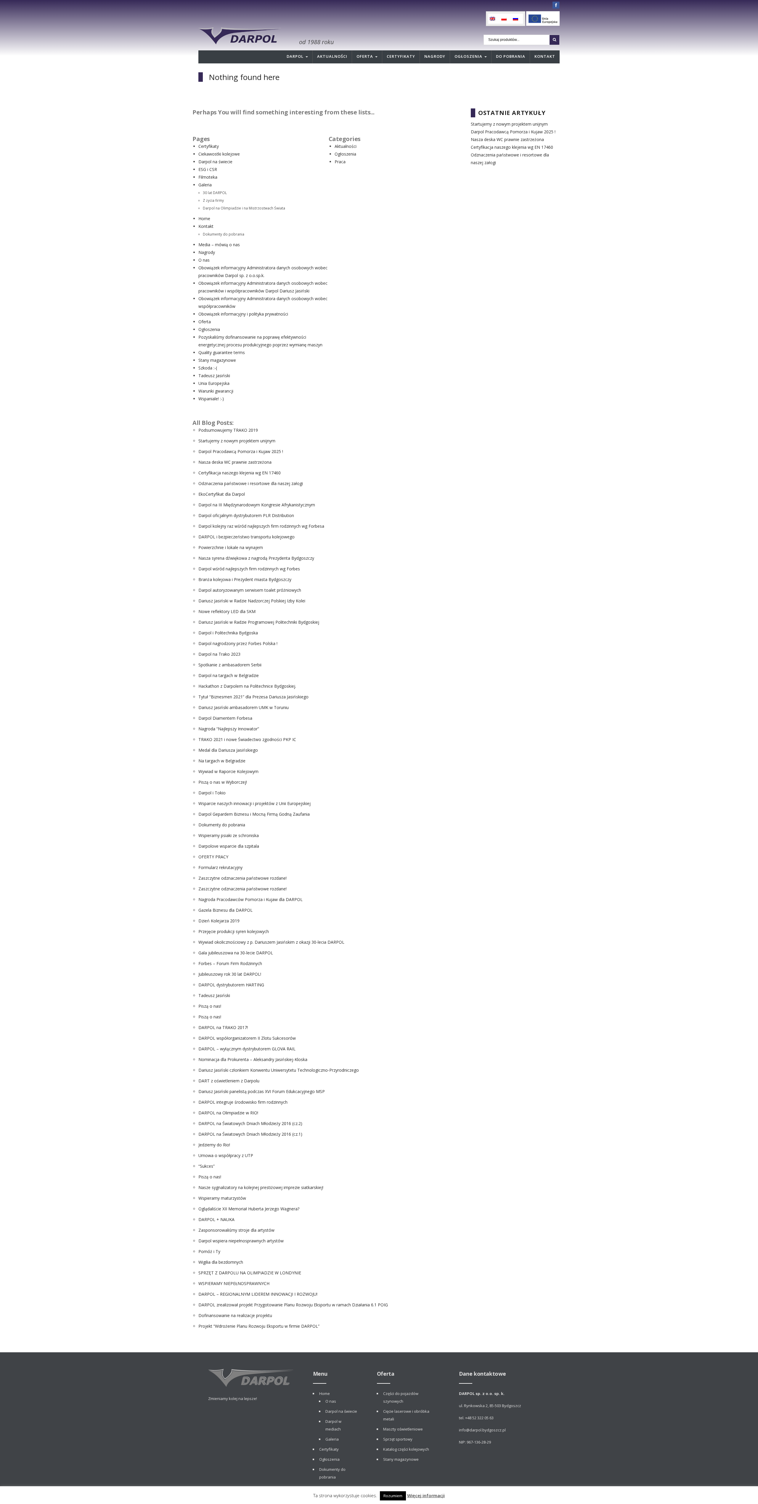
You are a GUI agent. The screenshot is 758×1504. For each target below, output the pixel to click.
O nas (204, 260)
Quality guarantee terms (221, 352)
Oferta (364, 56)
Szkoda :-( (207, 368)
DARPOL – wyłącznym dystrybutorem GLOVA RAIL (247, 1049)
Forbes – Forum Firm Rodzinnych (230, 963)
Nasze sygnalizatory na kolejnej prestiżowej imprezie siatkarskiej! (260, 1187)
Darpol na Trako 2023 (219, 654)
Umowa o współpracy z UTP (225, 1155)
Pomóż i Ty (209, 1251)
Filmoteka (207, 177)
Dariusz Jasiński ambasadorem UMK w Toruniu (243, 707)
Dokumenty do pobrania (223, 234)
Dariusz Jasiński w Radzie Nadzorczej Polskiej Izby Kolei (251, 601)
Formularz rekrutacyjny (220, 867)
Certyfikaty (401, 56)
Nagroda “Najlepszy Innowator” (228, 729)
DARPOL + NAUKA (216, 1219)
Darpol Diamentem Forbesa (225, 718)
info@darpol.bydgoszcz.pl (482, 1430)
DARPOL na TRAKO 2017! (223, 1027)
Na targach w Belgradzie (221, 761)
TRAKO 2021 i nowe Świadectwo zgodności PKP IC (247, 739)
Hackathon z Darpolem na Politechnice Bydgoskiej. (247, 686)
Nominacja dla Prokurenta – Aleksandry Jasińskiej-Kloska (252, 1059)
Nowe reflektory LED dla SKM (227, 611)
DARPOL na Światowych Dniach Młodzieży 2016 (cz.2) (250, 1123)
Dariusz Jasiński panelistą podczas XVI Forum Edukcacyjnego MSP (261, 1091)
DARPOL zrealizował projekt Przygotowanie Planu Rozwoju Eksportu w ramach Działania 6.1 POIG (293, 1305)
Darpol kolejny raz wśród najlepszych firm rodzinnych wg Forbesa (261, 526)
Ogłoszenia (468, 56)
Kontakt (544, 56)
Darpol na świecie (215, 161)
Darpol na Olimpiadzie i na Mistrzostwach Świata (244, 208)
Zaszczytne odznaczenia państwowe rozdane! (242, 878)
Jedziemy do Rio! (214, 1145)
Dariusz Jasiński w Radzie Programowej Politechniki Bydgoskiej (258, 622)
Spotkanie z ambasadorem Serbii (229, 665)
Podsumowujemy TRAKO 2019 (228, 430)
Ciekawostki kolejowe (219, 154)
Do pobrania (510, 56)
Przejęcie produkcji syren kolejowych (233, 931)
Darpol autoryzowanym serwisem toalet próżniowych (249, 590)
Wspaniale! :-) (211, 398)
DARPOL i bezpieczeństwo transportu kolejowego (246, 537)
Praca (340, 161)
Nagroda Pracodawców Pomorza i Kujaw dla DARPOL (250, 899)
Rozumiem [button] (392, 1495)
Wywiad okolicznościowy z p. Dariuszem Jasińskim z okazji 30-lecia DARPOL (271, 942)
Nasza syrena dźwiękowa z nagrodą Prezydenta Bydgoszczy (256, 558)
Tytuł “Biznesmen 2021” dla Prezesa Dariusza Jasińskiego (253, 697)
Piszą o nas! (209, 1006)
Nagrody (434, 56)
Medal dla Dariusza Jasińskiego (228, 750)
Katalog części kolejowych (406, 1449)
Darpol (295, 56)
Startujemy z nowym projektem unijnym (236, 441)
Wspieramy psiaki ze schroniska (228, 835)
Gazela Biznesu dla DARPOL (225, 910)
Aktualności (332, 56)
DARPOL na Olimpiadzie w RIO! (228, 1113)
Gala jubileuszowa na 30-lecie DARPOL (235, 953)
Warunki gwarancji (215, 391)
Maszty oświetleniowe (403, 1429)
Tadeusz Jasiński (214, 375)
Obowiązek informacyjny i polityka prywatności (243, 314)
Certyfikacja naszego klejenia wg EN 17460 (239, 473)
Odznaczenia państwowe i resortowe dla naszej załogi (250, 483)
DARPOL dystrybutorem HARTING (231, 985)
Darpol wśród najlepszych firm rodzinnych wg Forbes (249, 569)
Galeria (205, 185)
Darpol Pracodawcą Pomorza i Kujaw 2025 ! (240, 451)
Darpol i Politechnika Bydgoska (228, 633)
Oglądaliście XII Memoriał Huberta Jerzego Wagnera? (248, 1209)
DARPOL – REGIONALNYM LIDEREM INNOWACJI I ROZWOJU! (257, 1294)
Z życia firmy (213, 200)
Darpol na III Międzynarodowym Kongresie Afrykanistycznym (256, 505)
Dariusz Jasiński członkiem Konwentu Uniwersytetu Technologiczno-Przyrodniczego (278, 1070)
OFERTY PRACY (213, 857)
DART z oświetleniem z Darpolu (228, 1081)
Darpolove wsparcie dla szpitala (228, 846)
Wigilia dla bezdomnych (220, 1262)
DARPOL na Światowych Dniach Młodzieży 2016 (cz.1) (250, 1134)
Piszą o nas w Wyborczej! (222, 782)
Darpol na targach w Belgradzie (228, 675)
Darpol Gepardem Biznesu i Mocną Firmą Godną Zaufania (254, 814)
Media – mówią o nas (219, 244)
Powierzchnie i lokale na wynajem (230, 547)
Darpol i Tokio (212, 793)
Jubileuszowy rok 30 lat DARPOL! (229, 974)
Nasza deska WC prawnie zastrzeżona (235, 462)
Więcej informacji (426, 1495)
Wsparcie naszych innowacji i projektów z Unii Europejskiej (254, 803)
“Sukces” (206, 1166)
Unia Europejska (213, 383)
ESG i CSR (207, 169)
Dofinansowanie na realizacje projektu (235, 1315)
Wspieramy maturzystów (222, 1198)
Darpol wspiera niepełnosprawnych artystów (241, 1241)
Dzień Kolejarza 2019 (219, 921)
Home (204, 218)
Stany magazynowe (217, 360)
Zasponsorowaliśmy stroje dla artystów (236, 1230)
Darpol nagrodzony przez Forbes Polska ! (237, 643)
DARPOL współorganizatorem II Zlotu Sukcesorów (247, 1038)
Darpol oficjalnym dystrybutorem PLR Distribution (246, 515)
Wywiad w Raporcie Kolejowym (228, 771)
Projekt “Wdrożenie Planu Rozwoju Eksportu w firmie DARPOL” (258, 1326)
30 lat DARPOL (215, 192)
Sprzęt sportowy (397, 1439)
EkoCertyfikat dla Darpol (221, 494)
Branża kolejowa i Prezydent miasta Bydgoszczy (244, 579)
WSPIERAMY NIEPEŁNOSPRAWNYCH (233, 1283)
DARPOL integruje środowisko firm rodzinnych (243, 1102)
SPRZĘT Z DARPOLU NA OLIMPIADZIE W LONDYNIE (249, 1273)
